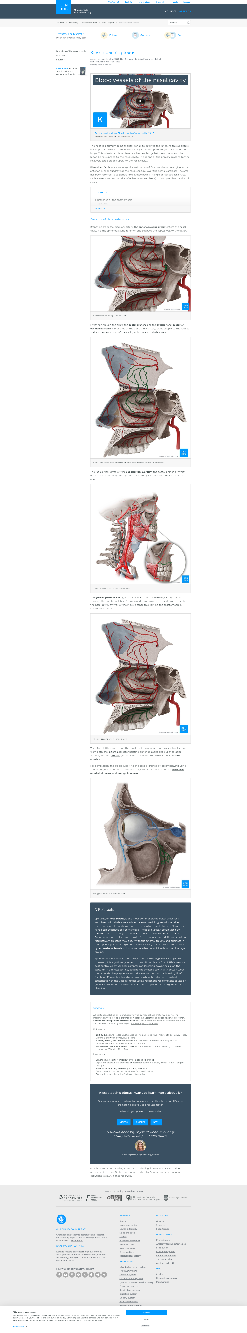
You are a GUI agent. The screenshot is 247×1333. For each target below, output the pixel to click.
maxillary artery (123, 227)
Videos (113, 35)
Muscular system (128, 1271)
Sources (60, 60)
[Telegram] (104, 1275)
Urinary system (127, 1298)
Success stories (164, 1259)
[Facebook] (59, 1275)
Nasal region (108, 23)
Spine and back (127, 1233)
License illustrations (166, 1278)
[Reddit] (98, 1275)
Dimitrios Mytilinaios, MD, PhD (148, 59)
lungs (164, 146)
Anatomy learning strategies (171, 1244)
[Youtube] (65, 1275)
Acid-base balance (128, 1302)
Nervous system (127, 1275)
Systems (160, 1225)
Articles (185, 11)
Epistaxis (60, 56)
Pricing (159, 1274)
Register (187, 2)
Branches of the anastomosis (71, 51)
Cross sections (126, 1252)
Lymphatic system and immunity (136, 1283)
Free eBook (162, 1248)
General (160, 1221)
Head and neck (89, 23)
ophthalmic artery (144, 328)
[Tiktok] (91, 1275)
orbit (119, 325)
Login (175, 2)
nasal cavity (131, 157)
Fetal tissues (162, 1229)
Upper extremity (128, 1225)
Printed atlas (163, 1240)
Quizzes (145, 35)
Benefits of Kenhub (166, 1256)
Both (180, 35)
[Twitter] (85, 1275)
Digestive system (128, 1294)
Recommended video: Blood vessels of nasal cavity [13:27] (124, 133)
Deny (146, 1319)
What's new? (113, 2)
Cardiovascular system (131, 1279)
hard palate (169, 601)
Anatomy (73, 23)
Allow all (146, 1313)
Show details (18, 1327)
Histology (162, 1216)
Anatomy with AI (165, 1263)
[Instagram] (72, 1275)
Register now (62, 68)
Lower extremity (128, 1229)
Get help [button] (128, 2)
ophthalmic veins (100, 773)
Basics (122, 1221)
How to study (144, 2)
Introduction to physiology (133, 1267)
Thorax (123, 1237)
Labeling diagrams (165, 1252)
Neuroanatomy (127, 1248)
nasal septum (138, 171)
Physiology (126, 1262)
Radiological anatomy (130, 1256)
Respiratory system (129, 1290)
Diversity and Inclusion (70, 1246)
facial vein (178, 769)
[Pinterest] (78, 1275)
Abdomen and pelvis (129, 1241)
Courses (170, 11)
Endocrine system (128, 1286)
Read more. (158, 1136)
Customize (145, 1326)
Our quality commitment (70, 1229)
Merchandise (162, 1282)
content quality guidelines (144, 1023)
